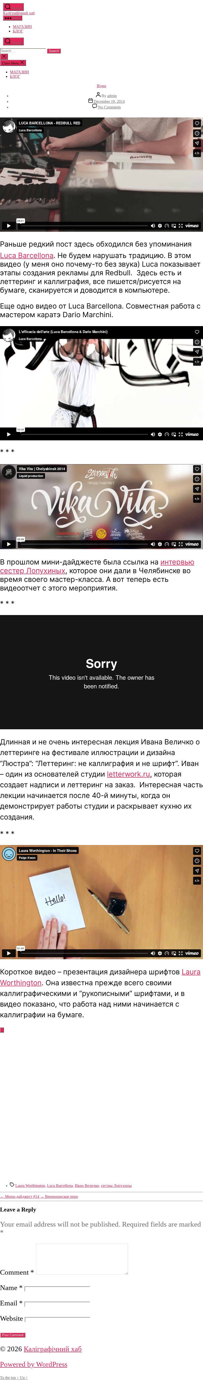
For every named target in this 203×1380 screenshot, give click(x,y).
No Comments (109, 107)
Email (11, 1303)
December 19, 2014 (109, 101)
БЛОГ (18, 31)
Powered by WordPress (33, 1364)
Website (11, 1318)
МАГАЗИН (22, 27)
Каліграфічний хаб (19, 13)
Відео (101, 86)
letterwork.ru (128, 774)
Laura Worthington (30, 1185)
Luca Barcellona (26, 255)
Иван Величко (87, 1185)
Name (11, 1288)
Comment (17, 1272)
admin (112, 96)
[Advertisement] (101, 1074)
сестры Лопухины (116, 1185)
